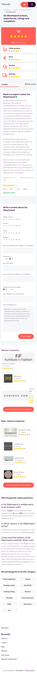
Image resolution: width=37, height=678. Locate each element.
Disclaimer (19, 670)
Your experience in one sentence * (14, 294)
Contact (4, 642)
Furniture (28, 591)
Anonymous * (7, 256)
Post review (5, 655)
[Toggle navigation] (32, 4)
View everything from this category (18, 409)
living (24, 530)
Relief (9, 604)
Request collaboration (9, 659)
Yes (6, 259)
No (12, 259)
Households (28, 585)
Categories (7, 10)
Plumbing (9, 598)
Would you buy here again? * (12, 287)
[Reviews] (5, 4)
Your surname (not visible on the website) (16, 274)
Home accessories (25, 10)
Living (15, 10)
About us (4, 638)
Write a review (31, 84)
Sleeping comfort (9, 585)
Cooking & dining (9, 591)
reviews (25, 562)
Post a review (26, 336)
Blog (2, 647)
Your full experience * (10, 305)
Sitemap (4, 651)
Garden (27, 579)
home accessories (28, 532)
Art (9, 610)
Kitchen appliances (9, 579)
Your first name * (8, 263)
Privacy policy (30, 670)
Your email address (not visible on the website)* (18, 245)
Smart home (28, 604)
